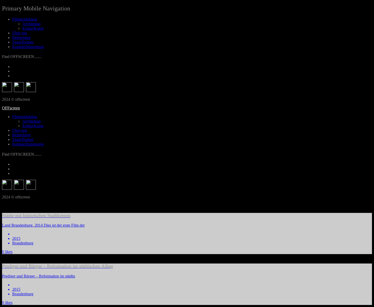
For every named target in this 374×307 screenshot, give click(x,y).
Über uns (19, 33)
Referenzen (21, 37)
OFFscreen (11, 108)
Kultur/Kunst (33, 28)
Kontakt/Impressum (28, 47)
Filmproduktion (24, 19)
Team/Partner (23, 42)
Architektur (31, 24)
